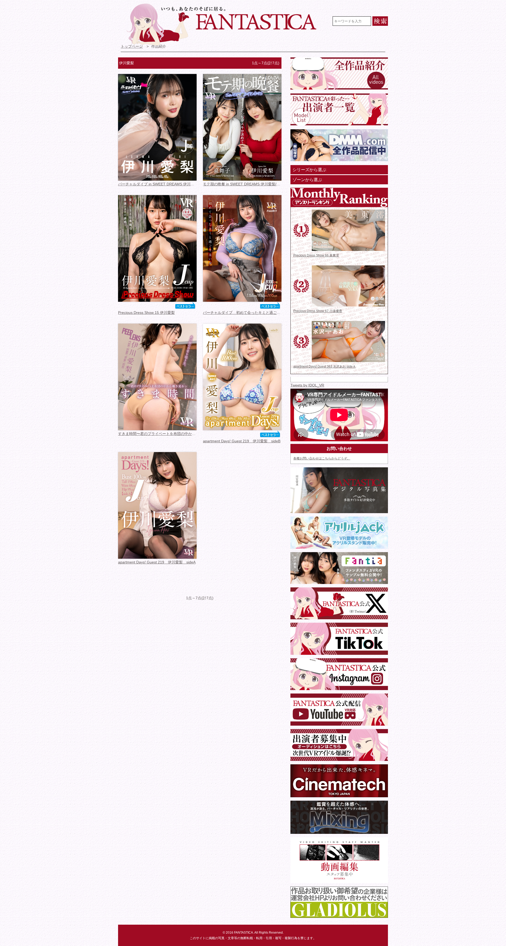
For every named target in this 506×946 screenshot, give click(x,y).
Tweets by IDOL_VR (307, 385)
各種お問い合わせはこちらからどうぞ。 (321, 458)
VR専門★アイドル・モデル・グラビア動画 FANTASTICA (225, 24)
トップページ (132, 46)
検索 (380, 21)
